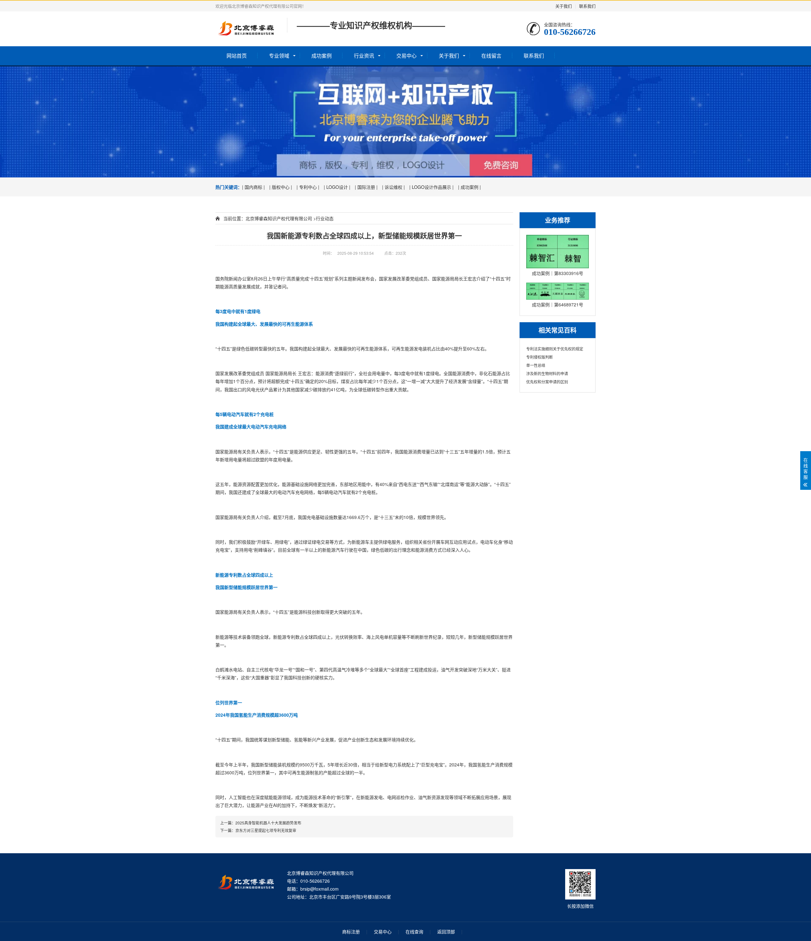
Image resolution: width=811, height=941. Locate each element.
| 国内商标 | (253, 187)
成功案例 (321, 55)
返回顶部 (446, 931)
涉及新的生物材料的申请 (547, 373)
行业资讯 (364, 55)
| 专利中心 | (308, 187)
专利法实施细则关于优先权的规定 (554, 348)
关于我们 (563, 6)
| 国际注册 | (366, 187)
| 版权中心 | (280, 187)
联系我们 (587, 6)
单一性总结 (535, 365)
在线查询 (414, 931)
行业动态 (325, 218)
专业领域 (279, 55)
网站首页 (237, 55)
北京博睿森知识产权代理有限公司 (279, 218)
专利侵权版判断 (539, 357)
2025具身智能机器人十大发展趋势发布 (268, 822)
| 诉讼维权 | (393, 187)
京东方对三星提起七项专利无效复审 (265, 830)
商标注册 (351, 931)
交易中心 (406, 55)
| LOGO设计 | (337, 187)
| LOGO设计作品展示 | (431, 187)
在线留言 (491, 55)
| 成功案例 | (469, 187)
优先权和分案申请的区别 (547, 381)
